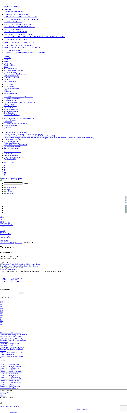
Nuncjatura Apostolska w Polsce (19, 34)
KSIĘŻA (3, 396)
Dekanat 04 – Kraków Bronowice (10, 370)
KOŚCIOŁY (10, 191)
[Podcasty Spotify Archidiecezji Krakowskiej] (5, 175)
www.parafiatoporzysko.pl (10, 269)
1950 (1, 301)
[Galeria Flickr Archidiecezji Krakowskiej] (4, 166)
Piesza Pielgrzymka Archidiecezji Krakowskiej (18, 97)
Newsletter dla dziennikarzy (12, 152)
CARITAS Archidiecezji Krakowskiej (16, 132)
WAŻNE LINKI (9, 162)
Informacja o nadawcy (11, 155)
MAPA (8, 189)
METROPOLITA (5, 392)
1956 (1, 312)
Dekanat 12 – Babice (6, 384)
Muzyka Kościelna (10, 120)
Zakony (6, 67)
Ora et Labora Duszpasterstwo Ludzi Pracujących (19, 102)
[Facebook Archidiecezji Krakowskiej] (4, 167)
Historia (6, 56)
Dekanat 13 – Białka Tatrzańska (10, 386)
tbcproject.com (13, 412)
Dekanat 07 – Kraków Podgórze (10, 375)
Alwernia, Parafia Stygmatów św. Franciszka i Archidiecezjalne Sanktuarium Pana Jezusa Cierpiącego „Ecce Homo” (13, 334)
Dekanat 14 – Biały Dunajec (9, 388)
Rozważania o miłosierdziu (12, 146)
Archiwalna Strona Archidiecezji (14, 157)
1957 (1, 314)
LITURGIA (4, 230)
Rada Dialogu (8, 107)
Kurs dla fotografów (14, 29)
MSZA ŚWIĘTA (11, 187)
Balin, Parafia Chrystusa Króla (9, 345)
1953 (1, 306)
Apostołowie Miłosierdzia (12, 143)
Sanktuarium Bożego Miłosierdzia (19, 43)
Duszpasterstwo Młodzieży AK (14, 98)
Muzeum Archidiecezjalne (15, 32)
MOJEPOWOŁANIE (5, 222)
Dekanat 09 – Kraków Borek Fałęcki (11, 379)
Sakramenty (7, 127)
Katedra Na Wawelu (13, 22)
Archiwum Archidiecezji (11, 76)
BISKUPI (3, 394)
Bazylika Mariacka (12, 7)
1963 (1, 324)
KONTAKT (4, 241)
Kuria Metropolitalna (10, 68)
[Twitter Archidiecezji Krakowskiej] (5, 169)
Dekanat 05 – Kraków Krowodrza (11, 372)
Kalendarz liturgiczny (10, 125)
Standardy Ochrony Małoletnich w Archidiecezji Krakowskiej (23, 134)
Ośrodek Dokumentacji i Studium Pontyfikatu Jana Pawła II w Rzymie (34, 37)
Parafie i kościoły (9, 65)
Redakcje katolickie (10, 159)
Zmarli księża (8, 63)
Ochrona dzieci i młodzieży (12, 139)
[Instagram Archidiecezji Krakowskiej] (4, 171)
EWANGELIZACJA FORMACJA (6, 225)
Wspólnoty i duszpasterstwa (12, 111)
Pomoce (6, 129)
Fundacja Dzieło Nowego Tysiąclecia (20, 17)
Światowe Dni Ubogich (11, 148)
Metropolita (7, 58)
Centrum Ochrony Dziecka (16, 12)
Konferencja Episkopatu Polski (18, 24)
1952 (1, 305)
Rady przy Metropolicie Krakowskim (15, 74)
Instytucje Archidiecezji (11, 77)
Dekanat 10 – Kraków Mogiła (9, 381)
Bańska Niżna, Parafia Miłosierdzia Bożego (13, 347)
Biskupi (6, 59)
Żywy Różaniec (9, 113)
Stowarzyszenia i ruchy (11, 109)
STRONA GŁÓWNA (7, 243)
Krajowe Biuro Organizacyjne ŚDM (19, 27)
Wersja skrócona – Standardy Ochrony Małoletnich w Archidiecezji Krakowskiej (29, 136)
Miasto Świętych (9, 104)
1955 (1, 310)
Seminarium (8, 92)
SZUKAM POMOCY (11, 141)
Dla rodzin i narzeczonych (12, 88)
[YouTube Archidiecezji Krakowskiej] (5, 173)
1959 (1, 317)
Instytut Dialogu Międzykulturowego (21, 19)
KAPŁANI (9, 193)
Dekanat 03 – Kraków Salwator (10, 368)
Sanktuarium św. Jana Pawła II (17, 45)
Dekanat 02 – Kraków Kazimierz (10, 366)
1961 (1, 321)
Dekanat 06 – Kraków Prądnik (9, 373)
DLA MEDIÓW (5, 237)
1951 (1, 303)
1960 (1, 319)
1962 (1, 322)
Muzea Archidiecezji (10, 81)
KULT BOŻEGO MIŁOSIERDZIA (15, 145)
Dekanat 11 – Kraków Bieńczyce (10, 382)
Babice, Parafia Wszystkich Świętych (11, 338)
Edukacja (7, 79)
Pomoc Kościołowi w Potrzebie (17, 39)
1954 (1, 308)
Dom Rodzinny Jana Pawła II (16, 14)
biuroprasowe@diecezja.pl (83, 409)
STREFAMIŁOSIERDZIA (5, 233)
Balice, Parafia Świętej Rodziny (10, 343)
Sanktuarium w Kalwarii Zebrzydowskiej (22, 48)
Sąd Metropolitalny (10, 72)
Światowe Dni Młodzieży (12, 115)
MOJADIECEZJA (4, 218)
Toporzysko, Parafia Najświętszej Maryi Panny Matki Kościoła (19, 266)
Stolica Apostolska (13, 50)
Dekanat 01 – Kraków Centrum (10, 364)
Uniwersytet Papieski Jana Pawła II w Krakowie (25, 52)
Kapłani (6, 61)
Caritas (7, 9)
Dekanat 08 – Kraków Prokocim (10, 377)
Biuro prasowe (8, 153)
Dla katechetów (9, 86)
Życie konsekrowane (10, 93)
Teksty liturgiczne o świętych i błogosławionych (19, 118)
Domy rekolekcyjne (10, 100)
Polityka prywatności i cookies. (10, 406)
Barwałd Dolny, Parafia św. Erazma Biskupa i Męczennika (11, 353)
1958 (1, 315)
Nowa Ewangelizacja (10, 106)
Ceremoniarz (8, 122)
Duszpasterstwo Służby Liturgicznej (15, 123)
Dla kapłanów (8, 84)
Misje (5, 90)
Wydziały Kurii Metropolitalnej (14, 70)
